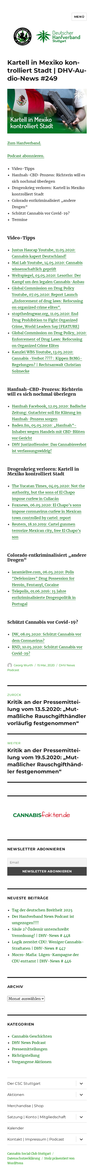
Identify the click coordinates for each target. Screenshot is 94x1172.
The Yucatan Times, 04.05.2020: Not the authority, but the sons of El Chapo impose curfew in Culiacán (48, 492)
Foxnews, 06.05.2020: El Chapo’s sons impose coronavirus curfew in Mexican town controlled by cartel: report (46, 511)
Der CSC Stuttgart (24, 1083)
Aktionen (15, 1094)
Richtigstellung (26, 1055)
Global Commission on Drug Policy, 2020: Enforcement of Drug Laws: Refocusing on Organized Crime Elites (49, 339)
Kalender (15, 1128)
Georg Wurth (23, 665)
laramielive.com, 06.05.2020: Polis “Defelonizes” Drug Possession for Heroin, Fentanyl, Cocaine (43, 578)
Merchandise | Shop (25, 1106)
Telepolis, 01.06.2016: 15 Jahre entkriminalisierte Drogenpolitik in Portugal (44, 597)
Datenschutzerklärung (23, 1158)
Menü (79, 16)
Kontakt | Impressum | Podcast (35, 1139)
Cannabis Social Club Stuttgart (29, 1154)
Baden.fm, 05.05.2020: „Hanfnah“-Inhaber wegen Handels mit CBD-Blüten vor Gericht (48, 431)
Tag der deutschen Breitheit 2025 (42, 910)
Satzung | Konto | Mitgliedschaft (36, 1117)
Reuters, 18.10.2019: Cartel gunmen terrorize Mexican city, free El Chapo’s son (46, 530)
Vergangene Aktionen (32, 1061)
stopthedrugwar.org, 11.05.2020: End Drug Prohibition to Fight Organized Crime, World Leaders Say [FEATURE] (45, 320)
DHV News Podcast (29, 1042)
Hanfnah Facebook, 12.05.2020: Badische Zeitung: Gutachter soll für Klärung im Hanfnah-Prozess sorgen (49, 412)
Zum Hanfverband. (24, 143)
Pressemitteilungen (29, 1049)
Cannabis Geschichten (32, 1036)
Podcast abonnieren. (25, 156)
